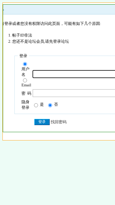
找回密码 (59, 122)
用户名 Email (26, 77)
